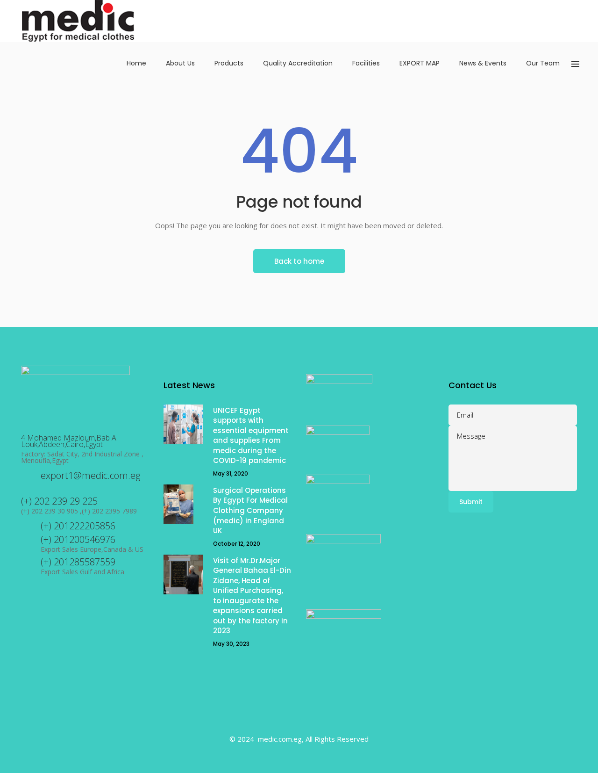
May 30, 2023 (231, 644)
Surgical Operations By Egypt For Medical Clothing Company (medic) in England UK (250, 510)
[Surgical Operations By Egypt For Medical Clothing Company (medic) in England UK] (183, 504)
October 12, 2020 (236, 544)
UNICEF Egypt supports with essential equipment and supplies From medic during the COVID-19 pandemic (251, 435)
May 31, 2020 (230, 473)
